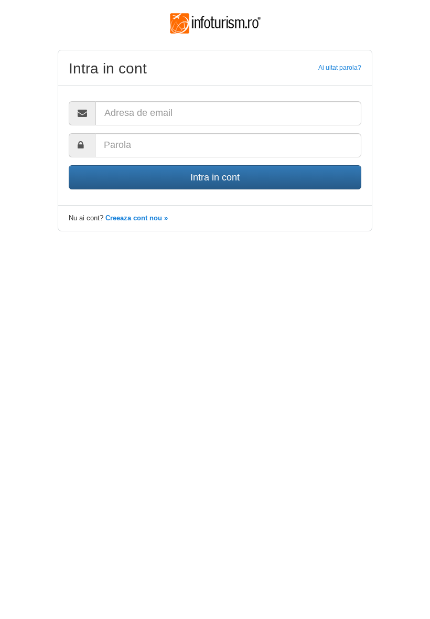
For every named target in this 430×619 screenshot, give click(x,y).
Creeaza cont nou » (136, 218)
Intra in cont (215, 177)
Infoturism (215, 23)
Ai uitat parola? (339, 67)
